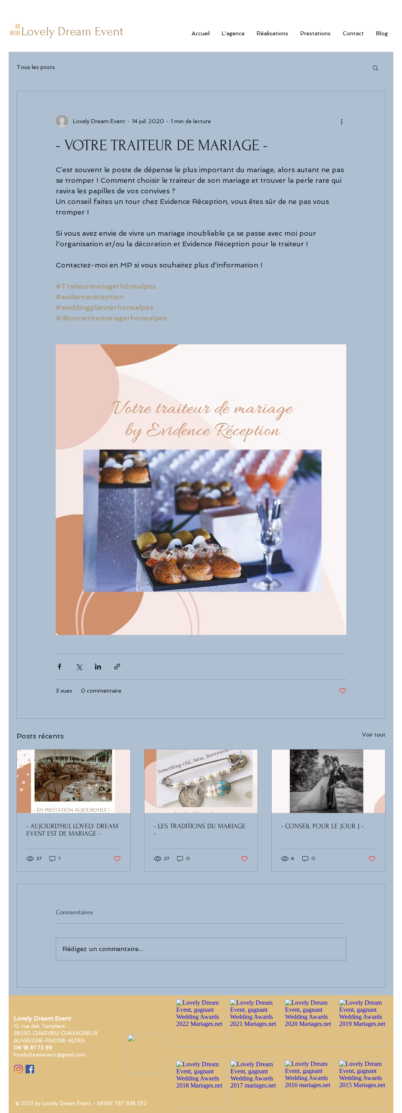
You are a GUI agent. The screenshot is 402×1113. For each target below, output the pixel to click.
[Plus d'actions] (341, 121)
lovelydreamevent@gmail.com (49, 1055)
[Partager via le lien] (117, 666)
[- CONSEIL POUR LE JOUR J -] (328, 781)
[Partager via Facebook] (59, 666)
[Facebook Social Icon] (30, 1069)
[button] (375, 67)
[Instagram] (18, 1069)
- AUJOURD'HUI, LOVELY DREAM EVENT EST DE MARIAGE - (72, 829)
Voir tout (374, 734)
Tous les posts (35, 67)
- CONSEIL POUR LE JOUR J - (322, 826)
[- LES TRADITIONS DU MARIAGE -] (201, 781)
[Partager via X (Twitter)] (78, 666)
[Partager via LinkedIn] (98, 666)
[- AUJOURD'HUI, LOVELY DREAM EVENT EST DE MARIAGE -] (73, 781)
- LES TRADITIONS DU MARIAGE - (200, 829)
